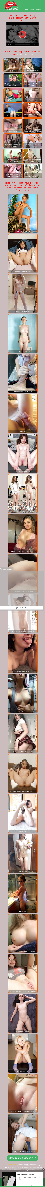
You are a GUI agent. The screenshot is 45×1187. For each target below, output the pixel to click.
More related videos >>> (22, 1157)
